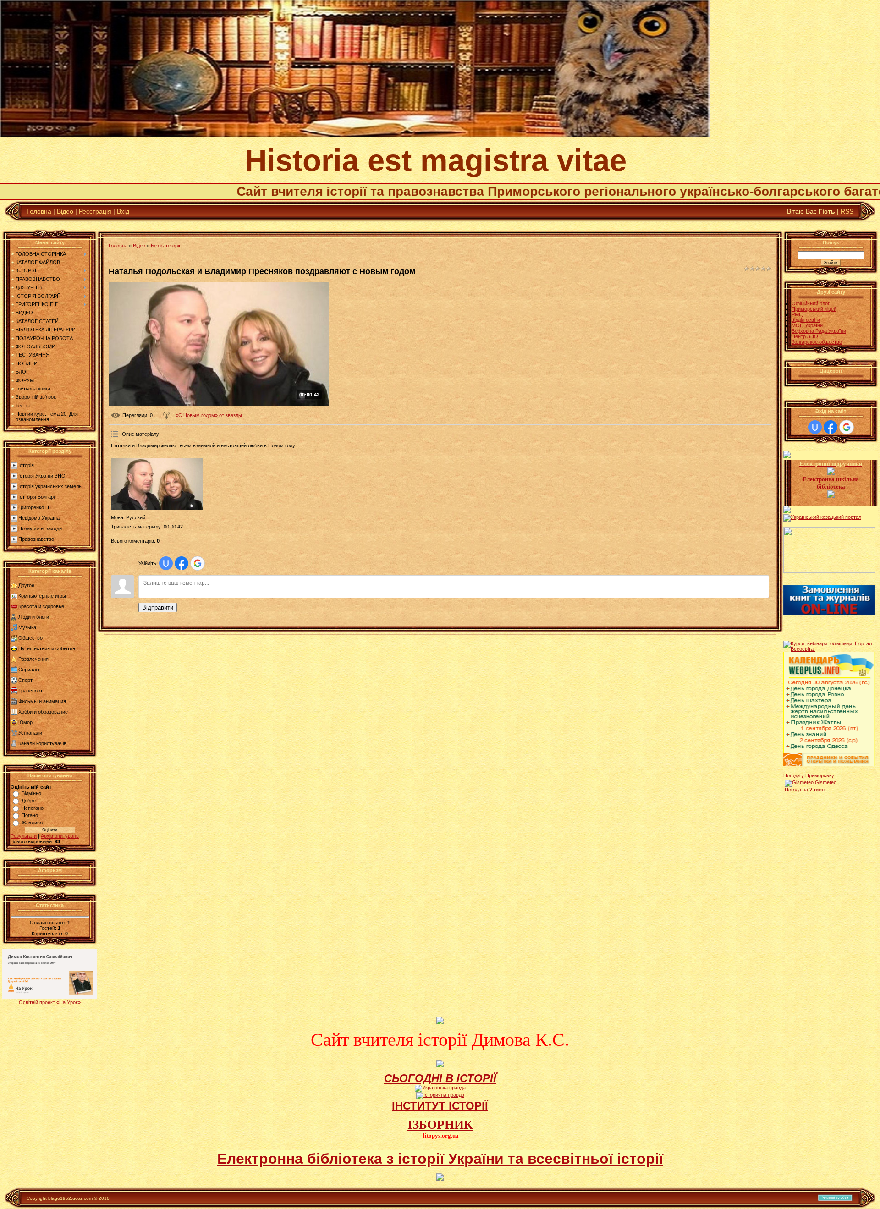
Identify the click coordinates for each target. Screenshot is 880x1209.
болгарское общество (817, 342)
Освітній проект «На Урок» (50, 1002)
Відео (65, 211)
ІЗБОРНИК (440, 1125)
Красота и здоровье (41, 606)
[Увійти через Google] (197, 563)
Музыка (27, 627)
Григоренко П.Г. (36, 507)
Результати (24, 836)
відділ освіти (806, 320)
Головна (39, 211)
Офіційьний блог (811, 303)
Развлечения (33, 659)
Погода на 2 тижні (805, 789)
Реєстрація (95, 211)
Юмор (25, 722)
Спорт (25, 680)
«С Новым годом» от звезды (209, 415)
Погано (30, 815)
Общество (30, 638)
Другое (26, 585)
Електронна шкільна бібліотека (831, 483)
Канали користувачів (42, 743)
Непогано (33, 808)
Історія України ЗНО (42, 475)
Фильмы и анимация (42, 701)
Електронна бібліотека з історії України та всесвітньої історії (440, 1158)
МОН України (807, 325)
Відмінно (31, 793)
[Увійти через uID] (166, 563)
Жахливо (32, 822)
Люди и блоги (33, 617)
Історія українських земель (50, 486)
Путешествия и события (46, 648)
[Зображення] (157, 484)
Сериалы (28, 669)
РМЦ (797, 314)
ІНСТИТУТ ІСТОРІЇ (440, 1105)
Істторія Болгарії (37, 497)
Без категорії (165, 245)
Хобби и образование (43, 711)
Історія (26, 465)
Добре (29, 800)
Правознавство (36, 539)
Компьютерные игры (42, 596)
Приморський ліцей (814, 309)
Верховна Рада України (819, 331)
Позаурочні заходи (40, 528)
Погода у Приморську (808, 775)
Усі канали (30, 733)
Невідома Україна (39, 518)
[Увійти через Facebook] (181, 563)
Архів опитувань (60, 836)
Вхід (123, 211)
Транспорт (30, 690)
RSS (847, 211)
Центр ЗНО (805, 336)
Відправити (157, 607)
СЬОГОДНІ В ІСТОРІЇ (440, 1078)
